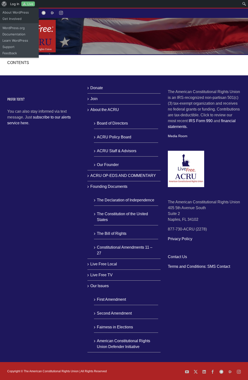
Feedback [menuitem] (9, 53)
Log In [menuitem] (14, 4)
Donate (96, 88)
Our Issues (99, 286)
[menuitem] (4, 4)
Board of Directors (112, 123)
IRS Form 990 (201, 121)
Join (94, 99)
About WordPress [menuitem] (15, 12)
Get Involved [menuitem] (12, 19)
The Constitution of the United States (122, 217)
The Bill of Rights (111, 233)
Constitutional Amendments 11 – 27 (124, 250)
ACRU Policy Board (114, 137)
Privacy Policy (180, 239)
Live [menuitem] (30, 4)
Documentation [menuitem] (13, 34)
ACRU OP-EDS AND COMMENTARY (123, 176)
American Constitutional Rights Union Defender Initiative (123, 344)
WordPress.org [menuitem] (13, 28)
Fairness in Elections (115, 327)
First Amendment (111, 299)
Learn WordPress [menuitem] (15, 40)
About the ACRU (104, 110)
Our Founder (108, 165)
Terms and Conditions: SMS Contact (199, 266)
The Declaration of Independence (125, 200)
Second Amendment (114, 313)
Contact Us (177, 257)
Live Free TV (101, 275)
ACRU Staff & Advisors (116, 151)
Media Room (177, 136)
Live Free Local (103, 264)
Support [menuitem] (8, 47)
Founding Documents (108, 186)
